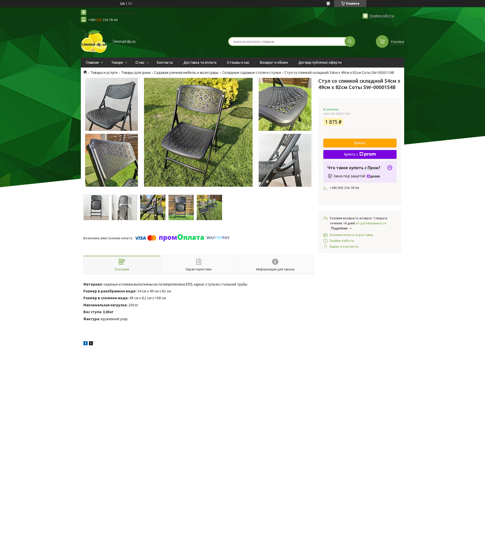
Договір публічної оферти (320, 62)
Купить (360, 143)
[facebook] (85, 344)
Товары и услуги (103, 73)
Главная (92, 62)
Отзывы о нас (238, 62)
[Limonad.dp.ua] (94, 41)
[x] (91, 344)
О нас (139, 62)
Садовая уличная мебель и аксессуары (186, 73)
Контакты (165, 62)
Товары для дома (136, 73)
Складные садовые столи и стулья (251, 73)
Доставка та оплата (199, 62)
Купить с (351, 154)
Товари (117, 62)
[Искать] (350, 41)
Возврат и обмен (274, 62)
